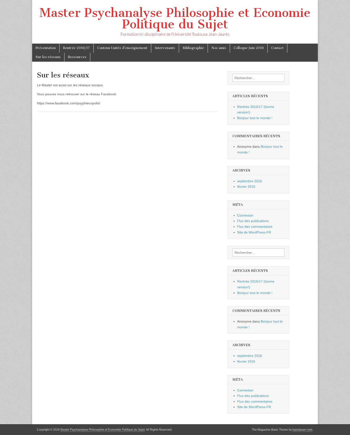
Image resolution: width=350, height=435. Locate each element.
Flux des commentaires (254, 226)
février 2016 (246, 186)
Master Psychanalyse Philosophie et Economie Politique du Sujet (175, 18)
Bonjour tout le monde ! (254, 118)
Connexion (245, 215)
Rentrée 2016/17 (76, 48)
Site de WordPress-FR (254, 232)
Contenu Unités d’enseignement (122, 48)
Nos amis (218, 48)
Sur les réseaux (48, 57)
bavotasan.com (302, 429)
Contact (277, 48)
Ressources (77, 57)
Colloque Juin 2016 (249, 48)
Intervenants (165, 48)
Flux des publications (253, 221)
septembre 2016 (249, 181)
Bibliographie (193, 48)
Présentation (46, 48)
